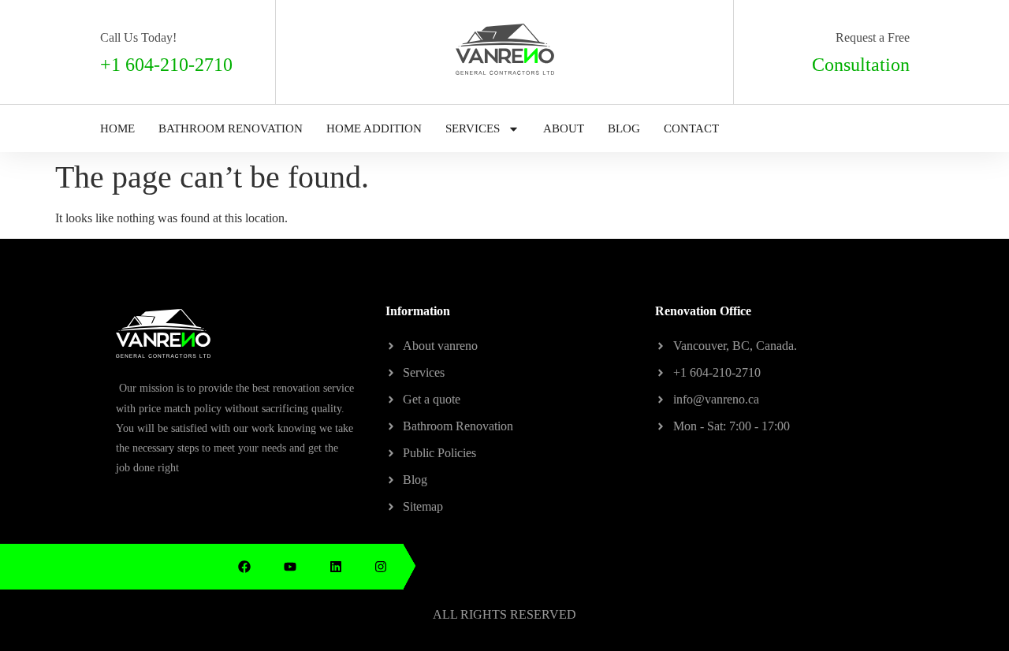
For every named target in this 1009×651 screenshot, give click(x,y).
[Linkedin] (336, 567)
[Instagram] (381, 567)
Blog (624, 128)
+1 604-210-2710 (166, 64)
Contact (691, 128)
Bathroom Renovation (230, 128)
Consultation (861, 64)
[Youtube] (290, 567)
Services (472, 128)
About (563, 128)
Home (117, 128)
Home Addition (374, 128)
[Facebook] (245, 567)
